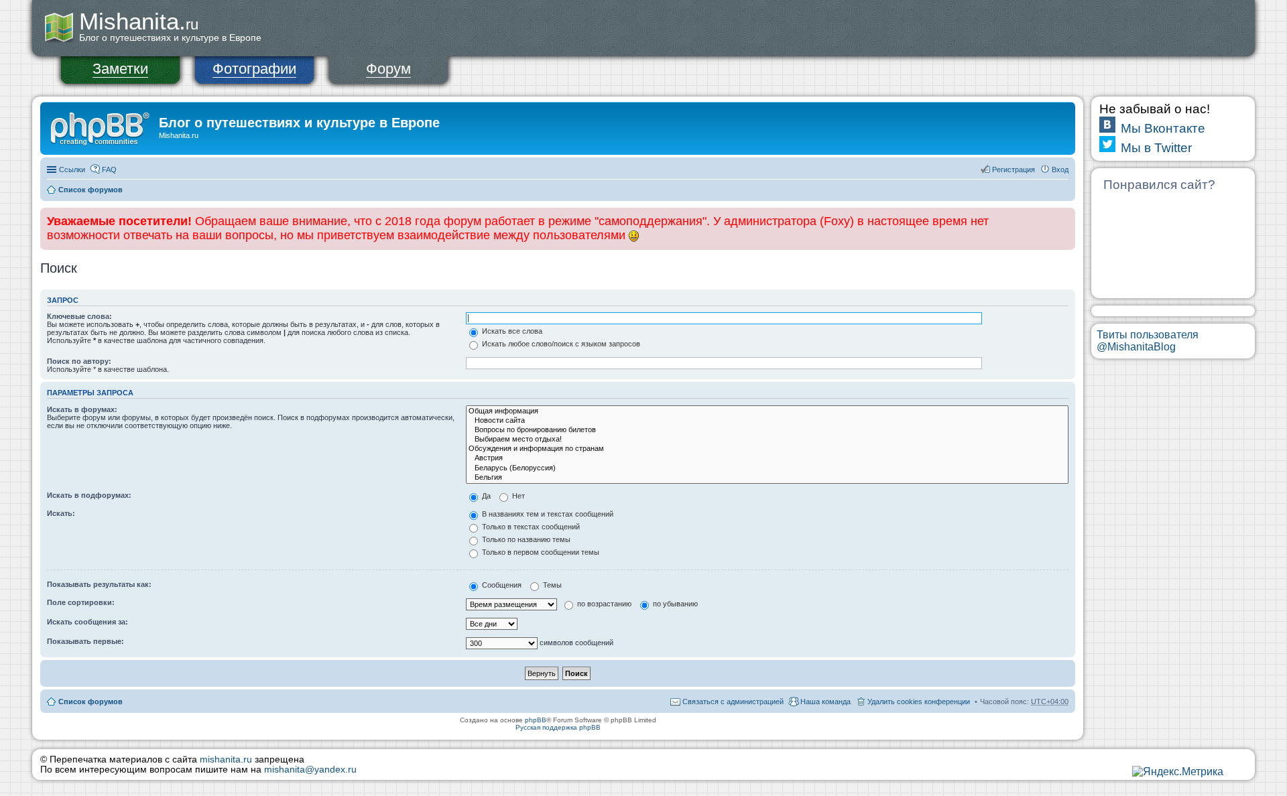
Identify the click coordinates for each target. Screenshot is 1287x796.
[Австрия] (767, 458)
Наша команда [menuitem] (825, 702)
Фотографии (254, 68)
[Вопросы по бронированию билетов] (767, 430)
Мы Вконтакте (1163, 128)
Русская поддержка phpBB (558, 727)
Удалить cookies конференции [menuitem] (918, 702)
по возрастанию (603, 604)
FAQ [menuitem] (109, 169)
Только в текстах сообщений (530, 527)
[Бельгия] (767, 477)
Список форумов (90, 190)
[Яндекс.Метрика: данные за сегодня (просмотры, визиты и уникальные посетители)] (1177, 772)
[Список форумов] (101, 126)
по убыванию (674, 604)
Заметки (120, 68)
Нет (517, 496)
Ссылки (72, 169)
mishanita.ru (226, 759)
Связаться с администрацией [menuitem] (733, 702)
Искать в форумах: (82, 409)
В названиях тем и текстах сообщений (546, 514)
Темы (551, 585)
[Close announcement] (1064, 218)
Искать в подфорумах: (89, 495)
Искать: (61, 513)
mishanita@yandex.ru (310, 770)
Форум (388, 68)
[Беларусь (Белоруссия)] (767, 468)
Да (485, 496)
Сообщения (501, 585)
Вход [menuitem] (1060, 169)
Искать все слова (511, 331)
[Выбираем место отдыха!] (767, 439)
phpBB (535, 720)
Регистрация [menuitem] (1013, 169)
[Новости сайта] (767, 420)
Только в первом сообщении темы (539, 552)
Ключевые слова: (79, 316)
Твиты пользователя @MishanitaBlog (1148, 340)
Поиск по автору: (79, 361)
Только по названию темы (525, 539)
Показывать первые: (85, 641)
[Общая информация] (767, 411)
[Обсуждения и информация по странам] (767, 449)
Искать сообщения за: (87, 622)
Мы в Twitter (1156, 148)
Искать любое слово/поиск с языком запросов (560, 344)
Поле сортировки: (81, 602)
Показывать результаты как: (99, 584)
